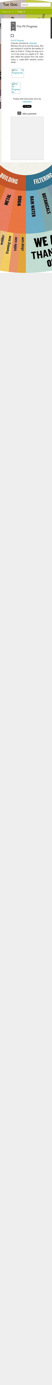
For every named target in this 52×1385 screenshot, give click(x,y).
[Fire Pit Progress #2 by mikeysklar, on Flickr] (18, 72)
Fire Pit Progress (27, 26)
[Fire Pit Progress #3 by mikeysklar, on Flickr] (16, 92)
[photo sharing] (12, 37)
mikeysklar (33, 43)
